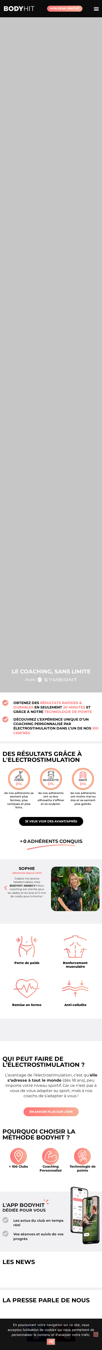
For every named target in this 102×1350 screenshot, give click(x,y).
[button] (96, 9)
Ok (51, 1341)
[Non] (95, 1334)
